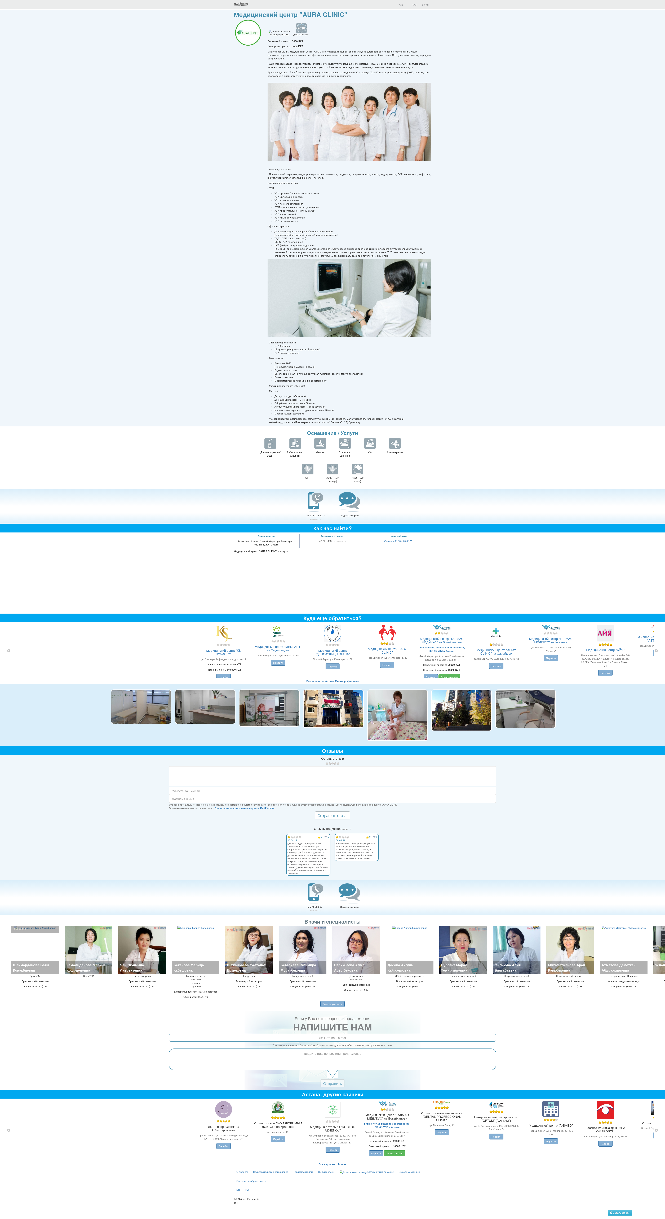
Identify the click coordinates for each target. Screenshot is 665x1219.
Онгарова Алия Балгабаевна (508, 967)
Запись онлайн (449, 677)
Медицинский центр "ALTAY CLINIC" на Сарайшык (496, 652)
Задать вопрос (349, 515)
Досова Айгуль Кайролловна (400, 967)
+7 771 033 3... (316, 517)
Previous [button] (8, 651)
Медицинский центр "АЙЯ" (605, 650)
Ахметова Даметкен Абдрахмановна (619, 967)
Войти (425, 4)
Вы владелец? (326, 1171)
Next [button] (656, 651)
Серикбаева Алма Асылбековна (349, 967)
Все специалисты (332, 1004)
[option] (332, 651)
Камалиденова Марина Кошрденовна (86, 967)
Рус (247, 1189)
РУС (414, 4)
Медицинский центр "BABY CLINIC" (387, 650)
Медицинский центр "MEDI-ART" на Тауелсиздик (278, 648)
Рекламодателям (303, 1171)
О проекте (242, 1171)
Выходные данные (409, 1171)
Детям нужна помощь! (381, 1171)
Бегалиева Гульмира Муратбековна (298, 967)
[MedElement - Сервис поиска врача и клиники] (241, 4)
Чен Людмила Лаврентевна (132, 967)
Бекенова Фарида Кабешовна (189, 967)
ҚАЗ (400, 4)
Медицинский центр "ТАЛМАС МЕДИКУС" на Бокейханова (441, 640)
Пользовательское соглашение (270, 1171)
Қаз (238, 1189)
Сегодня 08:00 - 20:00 (397, 541)
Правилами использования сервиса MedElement (245, 808)
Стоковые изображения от (251, 1181)
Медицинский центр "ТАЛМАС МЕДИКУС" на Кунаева (551, 640)
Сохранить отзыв (332, 815)
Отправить (332, 1083)
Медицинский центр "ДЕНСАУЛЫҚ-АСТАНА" (333, 652)
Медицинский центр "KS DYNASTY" (223, 652)
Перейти (223, 677)
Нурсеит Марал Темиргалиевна (454, 967)
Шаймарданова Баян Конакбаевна (31, 967)
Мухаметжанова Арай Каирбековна (566, 967)
